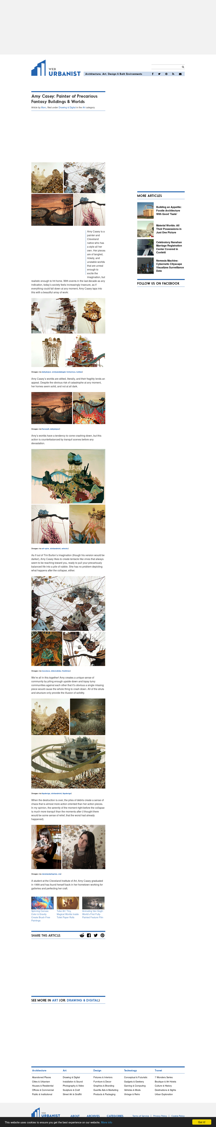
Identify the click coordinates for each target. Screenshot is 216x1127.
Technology (130, 1070)
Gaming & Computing (135, 1085)
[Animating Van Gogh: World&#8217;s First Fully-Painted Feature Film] (93, 903)
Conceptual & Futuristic (135, 1077)
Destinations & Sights (165, 1089)
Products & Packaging (104, 1094)
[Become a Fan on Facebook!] (153, 74)
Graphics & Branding (103, 1085)
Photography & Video (73, 1085)
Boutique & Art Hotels (165, 1081)
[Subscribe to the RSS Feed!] (173, 74)
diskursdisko (56, 671)
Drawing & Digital (67, 107)
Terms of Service (141, 1115)
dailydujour (46, 372)
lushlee (79, 372)
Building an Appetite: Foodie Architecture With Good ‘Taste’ (169, 210)
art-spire (45, 548)
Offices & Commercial (43, 1089)
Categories (115, 1115)
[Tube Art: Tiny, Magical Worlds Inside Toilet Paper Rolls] (68, 903)
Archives (93, 1115)
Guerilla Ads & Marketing (105, 1089)
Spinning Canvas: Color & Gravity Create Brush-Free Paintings (40, 915)
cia (59, 874)
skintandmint (55, 548)
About (75, 1115)
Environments (134, 73)
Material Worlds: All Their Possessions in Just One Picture (169, 229)
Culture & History (163, 1085)
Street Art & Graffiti (72, 1094)
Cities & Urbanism (41, 1081)
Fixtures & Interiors (102, 1077)
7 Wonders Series (164, 1077)
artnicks (65, 548)
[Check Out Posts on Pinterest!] (166, 74)
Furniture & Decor (102, 1081)
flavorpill (45, 429)
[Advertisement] (108, 27)
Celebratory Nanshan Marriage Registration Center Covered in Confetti (169, 247)
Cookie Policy (178, 1115)
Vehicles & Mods (132, 1089)
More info (106, 1122)
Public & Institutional (42, 1094)
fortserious (70, 372)
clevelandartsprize (49, 874)
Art (104, 73)
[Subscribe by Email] (180, 74)
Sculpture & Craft (71, 1089)
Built (122, 73)
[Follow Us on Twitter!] (159, 74)
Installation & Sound (73, 1081)
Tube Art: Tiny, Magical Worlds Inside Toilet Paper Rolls (68, 914)
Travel (158, 1070)
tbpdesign (46, 793)
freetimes (66, 671)
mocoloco (46, 671)
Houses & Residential (42, 1085)
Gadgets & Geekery (134, 1081)
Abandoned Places (41, 1077)
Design (112, 73)
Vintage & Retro (132, 1094)
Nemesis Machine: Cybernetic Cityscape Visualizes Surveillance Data (170, 266)
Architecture (93, 73)
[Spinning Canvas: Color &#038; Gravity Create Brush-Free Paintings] (42, 903)
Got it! (201, 1122)
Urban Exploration (164, 1094)
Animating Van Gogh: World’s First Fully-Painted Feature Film (92, 914)
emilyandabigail (59, 372)
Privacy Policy (160, 1115)
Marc (43, 107)
